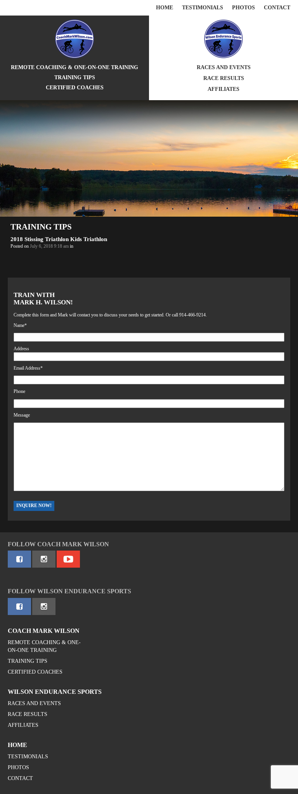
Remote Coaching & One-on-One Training (74, 67)
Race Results (223, 78)
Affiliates (223, 89)
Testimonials (202, 7)
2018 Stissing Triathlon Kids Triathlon (58, 239)
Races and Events (224, 67)
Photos (243, 7)
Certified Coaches (75, 87)
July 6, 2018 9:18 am (49, 246)
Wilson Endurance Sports (55, 691)
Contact (277, 7)
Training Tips (74, 77)
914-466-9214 (192, 315)
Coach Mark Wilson (44, 630)
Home (164, 7)
